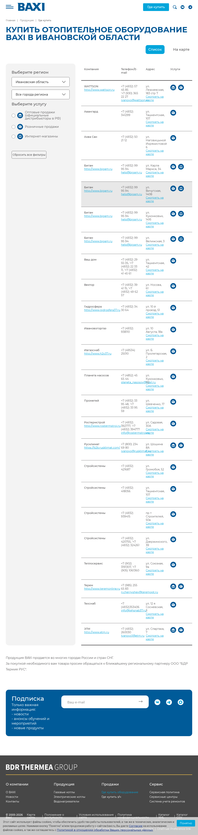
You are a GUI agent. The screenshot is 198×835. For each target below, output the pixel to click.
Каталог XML (164, 816)
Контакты (12, 801)
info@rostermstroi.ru (135, 433)
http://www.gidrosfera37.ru (102, 310)
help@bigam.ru (131, 172)
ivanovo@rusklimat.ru (136, 451)
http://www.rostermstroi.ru (102, 426)
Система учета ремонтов (167, 801)
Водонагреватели (66, 801)
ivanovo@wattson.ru (135, 100)
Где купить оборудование (120, 792)
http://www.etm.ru (96, 632)
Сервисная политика (164, 792)
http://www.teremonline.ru (102, 588)
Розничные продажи (42, 127)
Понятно (186, 823)
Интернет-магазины (41, 136)
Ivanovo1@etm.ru (132, 635)
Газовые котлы (64, 792)
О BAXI (10, 792)
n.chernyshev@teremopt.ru (139, 592)
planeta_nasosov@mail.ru (138, 382)
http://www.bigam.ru (98, 169)
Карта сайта (31, 816)
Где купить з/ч (111, 796)
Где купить (156, 7)
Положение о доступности (54, 816)
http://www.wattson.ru (99, 90)
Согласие (136, 826)
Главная (10, 20)
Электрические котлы (69, 796)
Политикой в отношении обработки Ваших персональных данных (105, 830)
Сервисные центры (163, 796)
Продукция (27, 20)
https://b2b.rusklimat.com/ (102, 447)
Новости (12, 796)
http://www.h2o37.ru (97, 353)
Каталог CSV (182, 816)
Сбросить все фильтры (29, 154)
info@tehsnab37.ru (133, 610)
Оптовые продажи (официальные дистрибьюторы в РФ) (43, 115)
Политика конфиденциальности (133, 816)
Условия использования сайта (96, 816)
